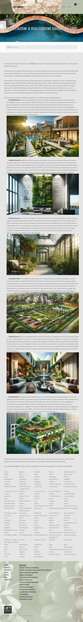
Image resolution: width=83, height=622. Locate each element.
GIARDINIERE (23, 594)
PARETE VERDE (24, 585)
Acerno (6, 472)
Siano (35, 549)
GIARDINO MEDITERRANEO (28, 582)
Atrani (6, 477)
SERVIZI (50, 6)
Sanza (51, 544)
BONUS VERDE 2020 (26, 580)
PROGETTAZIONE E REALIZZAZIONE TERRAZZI (35, 570)
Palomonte (67, 518)
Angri (21, 474)
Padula (36, 518)
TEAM (57, 6)
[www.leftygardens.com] (16, 7)
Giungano (52, 501)
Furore (51, 498)
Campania (9, 47)
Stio (5, 552)
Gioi (35, 501)
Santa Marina (23, 544)
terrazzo (11, 466)
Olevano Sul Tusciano (40, 515)
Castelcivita (38, 486)
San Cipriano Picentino (56, 532)
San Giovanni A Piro (70, 532)
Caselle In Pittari (69, 484)
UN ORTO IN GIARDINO (27, 589)
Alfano (51, 472)
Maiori (21, 506)
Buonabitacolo (53, 479)
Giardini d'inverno (14, 218)
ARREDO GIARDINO (26, 575)
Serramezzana (68, 547)
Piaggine (7, 523)
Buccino (36, 479)
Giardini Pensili (13, 397)
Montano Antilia (9, 508)
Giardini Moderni (14, 100)
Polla (35, 523)
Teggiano (22, 552)
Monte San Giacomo (25, 508)
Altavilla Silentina (69, 472)
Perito (36, 520)
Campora (52, 481)
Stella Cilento (68, 549)
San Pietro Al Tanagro (11, 540)
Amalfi (6, 474)
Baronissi (37, 477)
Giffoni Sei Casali (9, 501)
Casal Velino (23, 484)
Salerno (33, 64)
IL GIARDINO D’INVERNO (27, 592)
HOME (26, 6)
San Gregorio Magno (10, 535)
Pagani (51, 518)
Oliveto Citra (53, 515)
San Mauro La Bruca (70, 535)
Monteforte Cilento (10, 513)
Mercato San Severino (41, 506)
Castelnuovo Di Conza (11, 491)
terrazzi (69, 466)
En (77, 4)
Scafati (36, 547)
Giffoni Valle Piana (25, 501)
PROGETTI (42, 6)
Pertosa (51, 520)
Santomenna (38, 544)
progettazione (37, 80)
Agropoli (22, 472)
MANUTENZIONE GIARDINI (28, 572)
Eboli (5, 498)
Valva (6, 557)
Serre (6, 549)
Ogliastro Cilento (24, 515)
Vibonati (22, 557)
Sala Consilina (68, 530)
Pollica (51, 523)
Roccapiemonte (54, 527)
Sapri (65, 544)
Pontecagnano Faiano (70, 523)
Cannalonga (67, 481)
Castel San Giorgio (10, 486)
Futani (66, 498)
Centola (66, 491)
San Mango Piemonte (25, 535)
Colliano (51, 494)
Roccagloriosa (38, 527)
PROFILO (33, 6)
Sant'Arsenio (68, 540)
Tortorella (7, 554)
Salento (6, 532)
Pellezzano (7, 520)
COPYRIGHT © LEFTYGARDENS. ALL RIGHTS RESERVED (18, 615)
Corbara (36, 496)
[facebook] (73, 615)
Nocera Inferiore (54, 513)
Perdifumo (22, 520)
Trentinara (37, 554)
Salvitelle (37, 532)
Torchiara (37, 552)
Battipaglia (52, 477)
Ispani (66, 501)
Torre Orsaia (68, 552)
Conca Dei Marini (69, 494)
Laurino (21, 503)
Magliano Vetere (9, 506)
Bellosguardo (8, 479)
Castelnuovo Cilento (70, 486)
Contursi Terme (24, 496)
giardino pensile (25, 397)
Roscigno (22, 530)
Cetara (21, 494)
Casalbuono (38, 484)
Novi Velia (7, 515)
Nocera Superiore (69, 513)
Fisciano (36, 498)
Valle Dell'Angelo (54, 554)
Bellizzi (66, 477)
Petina (66, 520)
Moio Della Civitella (70, 506)
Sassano (21, 547)
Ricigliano (7, 527)
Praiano (36, 525)
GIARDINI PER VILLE (26, 597)
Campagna (37, 481)
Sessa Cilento (23, 549)
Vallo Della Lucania (70, 554)
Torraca (51, 552)
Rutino (36, 530)
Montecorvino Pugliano (56, 508)
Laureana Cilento (9, 503)
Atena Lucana (68, 474)
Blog (69, 6)
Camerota (22, 481)
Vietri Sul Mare (39, 557)
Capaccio (7, 484)
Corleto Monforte (54, 496)
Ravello (66, 525)
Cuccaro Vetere (69, 496)
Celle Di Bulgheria (55, 491)
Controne (7, 496)
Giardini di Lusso (14, 336)
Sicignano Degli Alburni (56, 549)
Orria (6, 518)
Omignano (67, 515)
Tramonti (22, 554)
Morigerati (37, 513)
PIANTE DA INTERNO (26, 587)
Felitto (21, 498)
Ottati (21, 518)
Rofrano (66, 527)
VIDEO (63, 6)
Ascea (51, 474)
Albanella (37, 472)
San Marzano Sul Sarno (41, 535)
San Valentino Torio (40, 540)
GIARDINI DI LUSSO (25, 599)
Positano (7, 525)
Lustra (66, 503)
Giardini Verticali (14, 160)
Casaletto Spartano (55, 484)
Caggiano (67, 479)
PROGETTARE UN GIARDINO (29, 568)
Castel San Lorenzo (25, 486)
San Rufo (22, 540)
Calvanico (7, 481)
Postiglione (22, 525)
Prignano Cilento (54, 525)
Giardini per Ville (14, 279)
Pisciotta (22, 523)
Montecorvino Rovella (71, 508)
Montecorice (38, 508)
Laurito (36, 503)
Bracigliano (22, 479)
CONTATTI (27, 9)
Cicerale (36, 494)
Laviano (51, 503)
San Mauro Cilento (55, 535)
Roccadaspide (23, 527)
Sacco (51, 530)
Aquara (36, 474)
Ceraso (6, 494)
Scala (50, 547)
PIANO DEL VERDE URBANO (28, 577)
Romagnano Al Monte (11, 530)
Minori (51, 506)
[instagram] (77, 615)
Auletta (21, 477)
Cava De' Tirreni (39, 491)
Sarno (6, 547)
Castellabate (53, 486)
